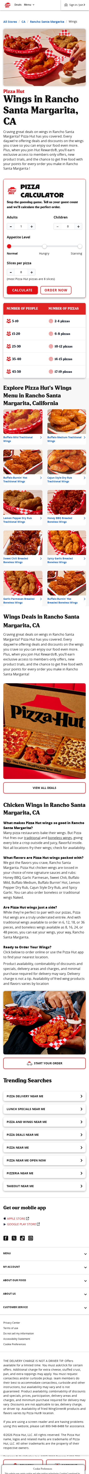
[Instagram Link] (32, 1238)
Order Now (55, 290)
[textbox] (44, 654)
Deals (18, 4)
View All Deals (44, 788)
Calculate (22, 290)
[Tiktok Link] (24, 1238)
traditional (32, 837)
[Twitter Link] (16, 1238)
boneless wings (60, 837)
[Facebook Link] (7, 1238)
